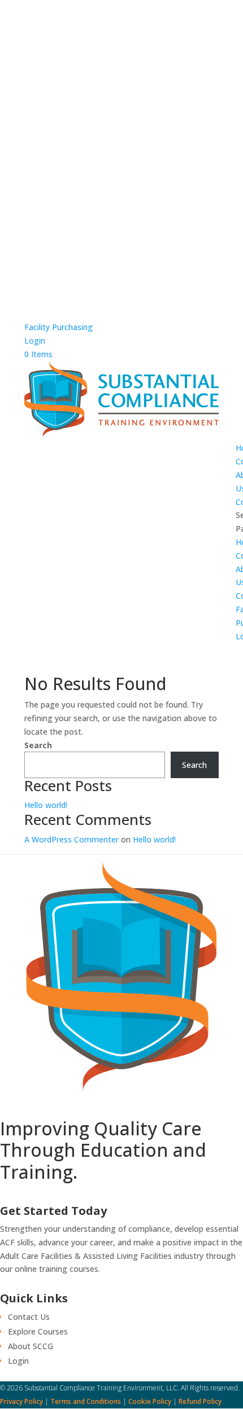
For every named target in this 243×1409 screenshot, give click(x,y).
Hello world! (45, 805)
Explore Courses (38, 1331)
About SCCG (30, 1346)
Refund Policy (200, 1401)
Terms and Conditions (85, 1401)
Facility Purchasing (58, 327)
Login (34, 340)
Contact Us (29, 1316)
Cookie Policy (149, 1401)
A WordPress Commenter (71, 839)
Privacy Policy (21, 1401)
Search (38, 745)
